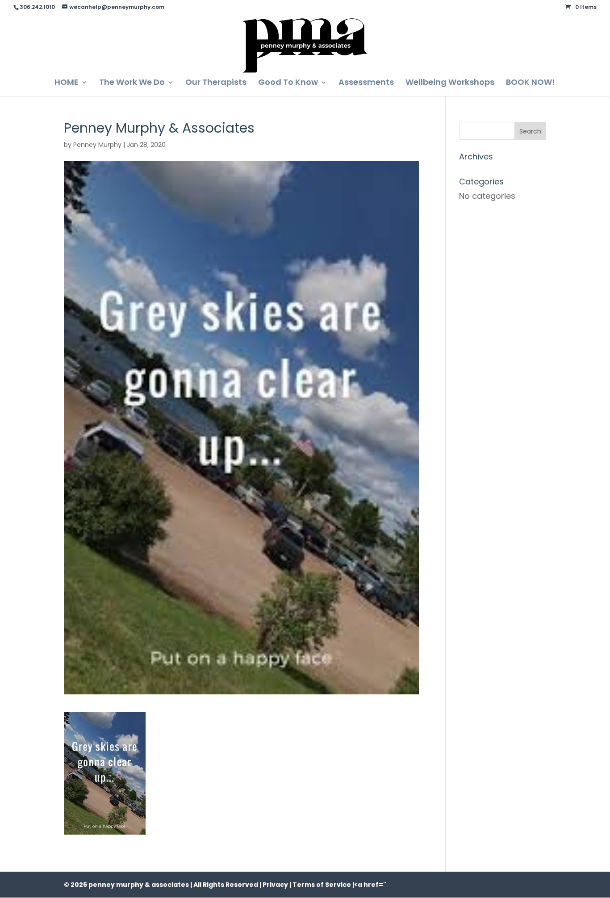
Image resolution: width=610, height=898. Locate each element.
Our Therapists (216, 83)
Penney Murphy (97, 144)
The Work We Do (132, 83)
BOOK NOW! (530, 83)
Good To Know (288, 83)
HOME (66, 83)
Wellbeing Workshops (449, 83)
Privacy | (277, 884)
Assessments (366, 83)
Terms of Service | (323, 884)
